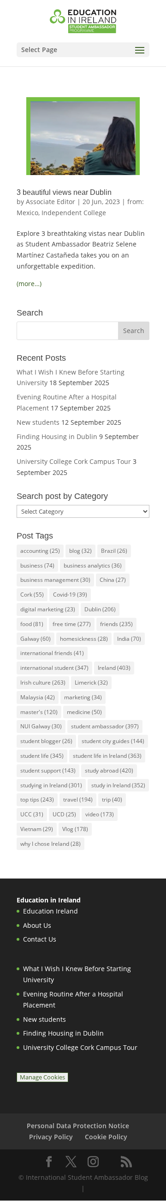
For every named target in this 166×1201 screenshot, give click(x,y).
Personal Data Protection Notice (78, 1125)
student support (48, 770)
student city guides (113, 741)
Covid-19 (70, 594)
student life (42, 756)
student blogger (46, 741)
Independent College (74, 212)
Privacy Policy (51, 1136)
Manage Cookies (42, 1077)
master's (39, 712)
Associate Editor (50, 201)
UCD (64, 814)
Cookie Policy (106, 1136)
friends (116, 624)
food (31, 624)
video (99, 814)
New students (38, 422)
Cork (32, 594)
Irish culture (42, 682)
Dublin (100, 609)
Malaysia (37, 697)
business (37, 565)
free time (72, 624)
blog (80, 551)
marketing (83, 697)
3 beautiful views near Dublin (64, 192)
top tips (37, 799)
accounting (40, 551)
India (129, 639)
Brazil (114, 551)
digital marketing (47, 609)
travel (78, 799)
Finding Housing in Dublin (57, 436)
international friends (52, 653)
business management (55, 580)
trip (112, 799)
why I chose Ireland (50, 844)
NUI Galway (41, 726)
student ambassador (105, 726)
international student (54, 668)
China (113, 580)
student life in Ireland (107, 756)
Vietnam (36, 829)
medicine (84, 712)
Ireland (114, 668)
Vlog (75, 829)
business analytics (93, 565)
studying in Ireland (51, 785)
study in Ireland (118, 785)
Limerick (91, 682)
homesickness (84, 639)
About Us (37, 925)
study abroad (109, 770)
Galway (35, 639)
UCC (31, 814)
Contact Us (39, 939)
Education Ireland (50, 911)
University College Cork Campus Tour (74, 461)
